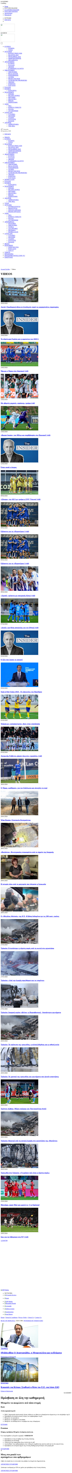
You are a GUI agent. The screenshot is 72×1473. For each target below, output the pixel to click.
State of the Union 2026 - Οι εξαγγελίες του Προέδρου (21, 692)
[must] (6, 1298)
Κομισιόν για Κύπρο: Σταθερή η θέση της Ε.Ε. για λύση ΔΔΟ (30, 1387)
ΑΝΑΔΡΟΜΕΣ (13, 228)
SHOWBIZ (11, 116)
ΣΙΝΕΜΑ (11, 94)
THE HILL (11, 126)
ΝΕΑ (9, 106)
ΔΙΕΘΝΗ (11, 67)
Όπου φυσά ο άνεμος (9, 467)
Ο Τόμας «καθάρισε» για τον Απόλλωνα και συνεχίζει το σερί (24, 788)
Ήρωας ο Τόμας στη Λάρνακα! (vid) (14, 371)
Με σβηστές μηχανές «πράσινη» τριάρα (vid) (18, 403)
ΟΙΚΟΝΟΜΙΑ (12, 72)
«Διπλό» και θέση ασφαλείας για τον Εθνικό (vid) (19, 628)
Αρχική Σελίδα (5, 269)
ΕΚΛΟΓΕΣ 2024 (13, 55)
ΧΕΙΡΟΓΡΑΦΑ (13, 102)
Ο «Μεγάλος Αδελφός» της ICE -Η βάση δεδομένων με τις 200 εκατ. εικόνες (30, 916)
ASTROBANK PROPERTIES (17, 80)
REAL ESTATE (13, 73)
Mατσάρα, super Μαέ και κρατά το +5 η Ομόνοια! (20, 1205)
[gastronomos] (9, 1312)
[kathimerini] (8, 1301)
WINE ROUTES (13, 247)
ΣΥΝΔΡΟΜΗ (5, 1449)
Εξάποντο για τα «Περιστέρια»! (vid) (15, 531)
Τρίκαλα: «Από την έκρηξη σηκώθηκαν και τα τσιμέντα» (22, 980)
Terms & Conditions (11, 1317)
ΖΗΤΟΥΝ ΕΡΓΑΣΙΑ (14, 210)
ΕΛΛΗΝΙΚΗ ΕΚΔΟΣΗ (11, 10)
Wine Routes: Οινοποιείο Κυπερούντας (16, 820)
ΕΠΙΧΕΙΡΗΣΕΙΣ (13, 75)
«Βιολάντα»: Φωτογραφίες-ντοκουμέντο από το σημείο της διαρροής (27, 852)
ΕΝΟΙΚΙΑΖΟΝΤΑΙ (14, 206)
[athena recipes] (9, 1309)
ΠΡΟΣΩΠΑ (12, 230)
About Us (31, 1317)
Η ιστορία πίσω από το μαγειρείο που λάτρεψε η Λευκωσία (23, 884)
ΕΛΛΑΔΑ (11, 65)
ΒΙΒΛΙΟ (11, 100)
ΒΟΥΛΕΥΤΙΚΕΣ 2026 (15, 53)
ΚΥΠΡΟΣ (7, 46)
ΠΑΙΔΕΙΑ (11, 48)
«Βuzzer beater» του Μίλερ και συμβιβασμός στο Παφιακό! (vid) (25, 435)
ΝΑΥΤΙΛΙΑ (12, 85)
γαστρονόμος (8, 13)
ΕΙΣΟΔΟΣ (7, 20)
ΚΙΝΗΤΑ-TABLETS (14, 107)
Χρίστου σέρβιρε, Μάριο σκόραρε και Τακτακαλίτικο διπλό (23, 1109)
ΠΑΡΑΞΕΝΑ (12, 90)
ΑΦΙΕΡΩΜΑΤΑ (9, 222)
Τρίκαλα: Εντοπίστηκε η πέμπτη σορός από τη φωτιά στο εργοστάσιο (27, 948)
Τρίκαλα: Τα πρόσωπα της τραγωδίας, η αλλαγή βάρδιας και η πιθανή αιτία (30, 1045)
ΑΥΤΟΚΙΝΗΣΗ (13, 111)
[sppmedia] (5, 1290)
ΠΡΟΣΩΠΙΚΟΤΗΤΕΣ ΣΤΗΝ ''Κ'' (14, 255)
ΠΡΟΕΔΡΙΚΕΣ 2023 (14, 56)
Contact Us (38, 1317)
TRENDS (11, 82)
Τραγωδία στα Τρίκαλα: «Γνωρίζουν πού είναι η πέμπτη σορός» (25, 1173)
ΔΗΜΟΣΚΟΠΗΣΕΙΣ (14, 58)
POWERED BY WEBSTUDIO (33, 1321)
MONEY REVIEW (14, 78)
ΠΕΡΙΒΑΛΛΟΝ (9, 179)
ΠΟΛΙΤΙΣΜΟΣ (9, 92)
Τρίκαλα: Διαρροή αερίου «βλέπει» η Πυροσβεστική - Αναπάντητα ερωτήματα (31, 1012)
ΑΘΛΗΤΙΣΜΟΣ (9, 62)
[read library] (8, 1314)
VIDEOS (7, 252)
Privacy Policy (22, 1317)
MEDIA (6, 244)
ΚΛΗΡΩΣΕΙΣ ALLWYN (16, 68)
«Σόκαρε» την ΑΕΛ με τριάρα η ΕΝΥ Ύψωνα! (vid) (20, 499)
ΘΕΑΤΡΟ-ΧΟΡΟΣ (14, 95)
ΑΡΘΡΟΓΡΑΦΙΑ (13, 124)
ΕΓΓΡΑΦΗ (4, 1424)
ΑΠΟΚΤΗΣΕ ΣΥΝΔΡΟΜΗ (9, 1464)
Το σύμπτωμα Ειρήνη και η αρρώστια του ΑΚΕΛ (20, 339)
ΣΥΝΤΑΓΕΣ (12, 119)
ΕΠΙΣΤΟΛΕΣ (8, 257)
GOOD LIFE (8, 112)
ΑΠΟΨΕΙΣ (7, 122)
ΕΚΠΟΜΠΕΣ (8, 245)
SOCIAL (11, 109)
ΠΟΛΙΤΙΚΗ (8, 51)
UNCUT (11, 250)
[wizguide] (7, 1306)
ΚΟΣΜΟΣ (7, 89)
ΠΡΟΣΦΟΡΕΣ (8, 254)
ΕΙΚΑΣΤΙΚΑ (12, 99)
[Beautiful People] (10, 1303)
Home (6, 6)
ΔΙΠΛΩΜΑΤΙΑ (13, 60)
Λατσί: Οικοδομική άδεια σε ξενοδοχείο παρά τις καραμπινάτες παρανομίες (30, 307)
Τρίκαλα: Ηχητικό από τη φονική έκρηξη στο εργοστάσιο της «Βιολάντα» (29, 1141)
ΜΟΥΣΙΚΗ (11, 97)
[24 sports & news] (10, 1295)
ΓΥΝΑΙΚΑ (11, 114)
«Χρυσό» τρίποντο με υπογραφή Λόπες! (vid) (18, 596)
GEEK (6, 104)
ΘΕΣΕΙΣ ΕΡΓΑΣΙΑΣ (14, 211)
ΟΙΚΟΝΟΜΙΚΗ (9, 70)
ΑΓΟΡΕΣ (11, 77)
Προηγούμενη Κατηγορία (8, 1356)
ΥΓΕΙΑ (10, 50)
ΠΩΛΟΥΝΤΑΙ (12, 208)
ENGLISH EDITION (11, 11)
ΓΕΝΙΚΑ (11, 227)
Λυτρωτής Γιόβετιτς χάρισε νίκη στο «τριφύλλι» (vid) (21, 756)
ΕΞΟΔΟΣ (11, 121)
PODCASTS (12, 249)
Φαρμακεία (7, 15)
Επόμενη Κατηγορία (7, 1391)
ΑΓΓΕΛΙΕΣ (8, 205)
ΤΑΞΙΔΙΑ (11, 117)
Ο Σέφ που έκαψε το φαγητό (12, 660)
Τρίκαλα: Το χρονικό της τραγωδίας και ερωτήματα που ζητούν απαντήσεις (30, 1077)
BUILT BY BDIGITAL (8, 1321)
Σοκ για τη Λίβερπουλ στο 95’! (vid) (14, 1237)
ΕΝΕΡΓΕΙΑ (11, 84)
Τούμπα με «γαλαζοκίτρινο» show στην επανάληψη (20, 724)
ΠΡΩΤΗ (7, 137)
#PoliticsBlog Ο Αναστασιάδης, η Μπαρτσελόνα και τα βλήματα (31, 1352)
